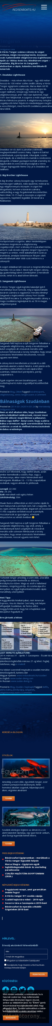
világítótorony (7, 394)
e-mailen (20, 664)
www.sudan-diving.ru (21, 681)
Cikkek (19, 391)
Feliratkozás (39, 974)
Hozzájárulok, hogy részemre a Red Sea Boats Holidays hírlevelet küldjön (24, 966)
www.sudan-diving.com (21, 678)
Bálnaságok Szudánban (24, 401)
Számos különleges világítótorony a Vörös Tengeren (23, 36)
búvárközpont (37, 391)
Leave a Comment (37, 394)
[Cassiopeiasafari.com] (19, 8)
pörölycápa (18, 689)
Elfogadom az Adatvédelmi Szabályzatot (23, 960)
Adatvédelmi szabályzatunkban (21, 1011)
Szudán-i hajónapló (25, 686)
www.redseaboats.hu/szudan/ (32, 675)
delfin (45, 686)
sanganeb (30, 689)
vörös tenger (21, 394)
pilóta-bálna (6, 689)
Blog (12, 391)
